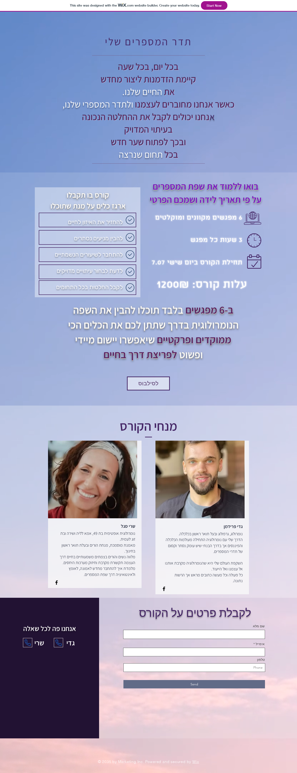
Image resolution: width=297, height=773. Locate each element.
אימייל (260, 644)
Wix (195, 761)
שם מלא (259, 626)
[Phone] (58, 642)
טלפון (261, 659)
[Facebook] (56, 582)
